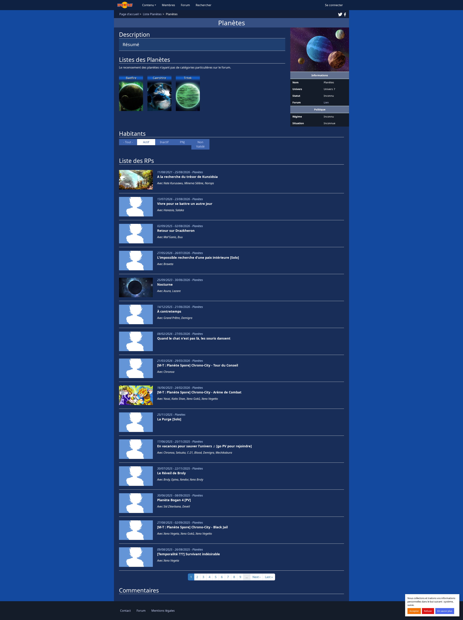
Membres (168, 5)
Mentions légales (163, 611)
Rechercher (203, 5)
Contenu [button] (148, 5)
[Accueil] (126, 5)
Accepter (414, 611)
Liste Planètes (152, 14)
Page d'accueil (129, 14)
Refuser (428, 611)
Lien (326, 102)
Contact (125, 611)
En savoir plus (444, 611)
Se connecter (334, 5)
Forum (185, 5)
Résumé (131, 44)
